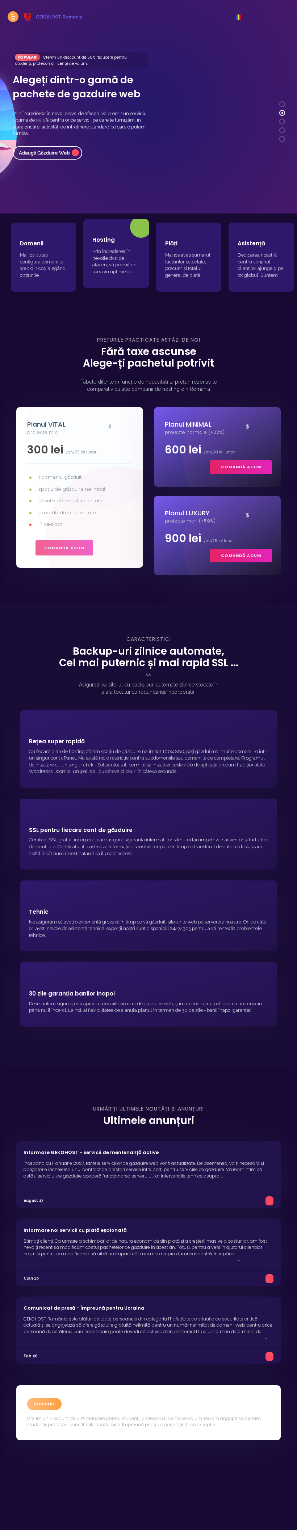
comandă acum (64, 548)
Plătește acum (36, 141)
